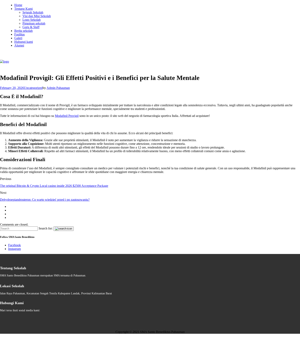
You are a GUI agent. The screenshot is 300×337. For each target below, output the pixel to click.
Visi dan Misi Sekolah (36, 16)
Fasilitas (19, 34)
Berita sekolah (23, 30)
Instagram (14, 249)
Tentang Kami (23, 8)
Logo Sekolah (31, 19)
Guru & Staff (30, 27)
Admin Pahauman (58, 88)
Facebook (14, 245)
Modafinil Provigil (67, 116)
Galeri (18, 38)
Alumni (19, 45)
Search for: (46, 228)
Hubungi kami (23, 41)
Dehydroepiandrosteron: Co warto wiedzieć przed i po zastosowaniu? (45, 199)
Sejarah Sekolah (32, 12)
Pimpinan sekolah (33, 23)
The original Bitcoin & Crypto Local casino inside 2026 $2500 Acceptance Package (54, 185)
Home (18, 5)
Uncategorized (33, 88)
